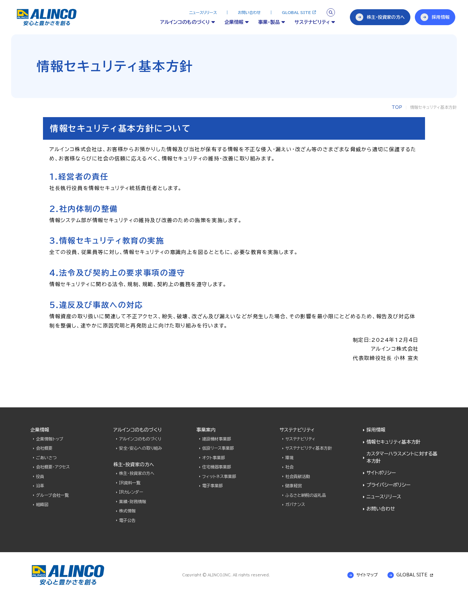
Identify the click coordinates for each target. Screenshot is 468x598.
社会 (289, 467)
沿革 (40, 486)
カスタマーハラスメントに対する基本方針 (401, 457)
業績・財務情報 (132, 502)
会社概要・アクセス (53, 467)
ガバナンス (295, 505)
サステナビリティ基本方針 (308, 448)
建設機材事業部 (216, 439)
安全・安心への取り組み (140, 448)
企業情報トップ (49, 439)
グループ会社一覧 (52, 495)
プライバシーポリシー (388, 484)
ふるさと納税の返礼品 (305, 495)
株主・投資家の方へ (136, 473)
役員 (40, 477)
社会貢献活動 (297, 477)
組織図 (42, 505)
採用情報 (376, 429)
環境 (289, 458)
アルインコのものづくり (140, 439)
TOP (397, 107)
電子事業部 (212, 486)
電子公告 (127, 520)
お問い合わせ (249, 12)
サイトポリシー (381, 472)
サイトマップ (367, 575)
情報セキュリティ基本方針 (393, 442)
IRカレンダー (131, 492)
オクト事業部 (213, 458)
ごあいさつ (46, 458)
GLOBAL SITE (296, 12)
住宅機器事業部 (216, 467)
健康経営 (293, 486)
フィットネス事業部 (219, 477)
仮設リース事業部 (218, 448)
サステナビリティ (300, 439)
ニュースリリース (203, 12)
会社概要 (44, 448)
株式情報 (127, 511)
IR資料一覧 (129, 483)
